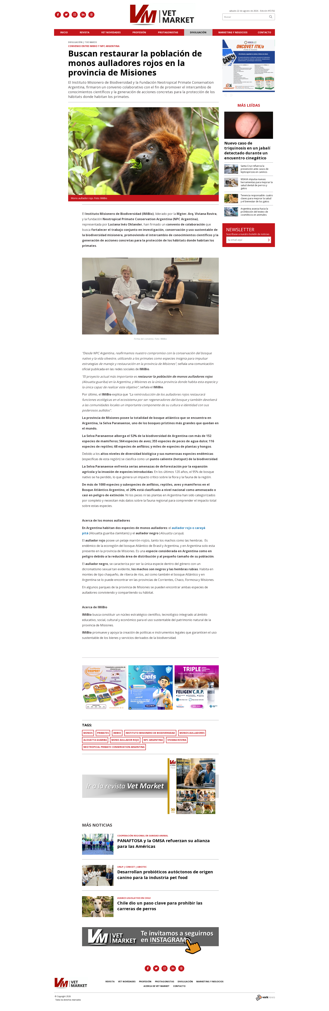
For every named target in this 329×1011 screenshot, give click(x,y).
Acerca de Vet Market (156, 986)
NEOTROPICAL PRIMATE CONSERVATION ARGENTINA (114, 747)
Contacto (264, 32)
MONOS (88, 733)
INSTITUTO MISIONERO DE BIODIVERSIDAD (150, 733)
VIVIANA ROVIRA (176, 740)
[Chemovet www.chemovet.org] (248, 65)
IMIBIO (117, 733)
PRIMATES (103, 733)
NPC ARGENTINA (153, 740)
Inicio (64, 32)
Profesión (139, 32)
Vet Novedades (111, 32)
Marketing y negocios (232, 32)
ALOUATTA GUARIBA (95, 740)
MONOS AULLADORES (192, 733)
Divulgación (198, 32)
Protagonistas (168, 32)
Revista (84, 32)
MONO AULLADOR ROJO (125, 740)
